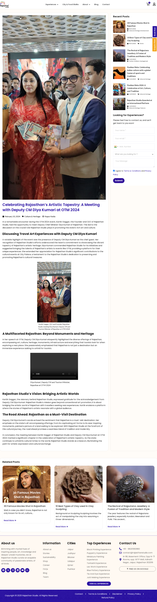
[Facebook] (3, 570)
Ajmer (70, 565)
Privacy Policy (134, 594)
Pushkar (71, 569)
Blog (45, 573)
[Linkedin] (18, 570)
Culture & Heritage (32, 216)
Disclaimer (117, 594)
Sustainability (49, 557)
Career (46, 565)
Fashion (131, 61)
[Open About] (89, 4)
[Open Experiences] (58, 4)
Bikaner (71, 557)
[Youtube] (22, 570)
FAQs (45, 569)
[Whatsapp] (27, 570)
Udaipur (71, 561)
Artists (142, 43)
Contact (79, 594)
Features (142, 108)
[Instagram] (13, 570)
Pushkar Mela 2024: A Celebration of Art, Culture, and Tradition (139, 88)
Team (46, 577)
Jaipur (70, 549)
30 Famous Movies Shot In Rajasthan (25, 506)
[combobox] (116, 147)
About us (47, 549)
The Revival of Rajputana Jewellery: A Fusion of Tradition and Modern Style (139, 53)
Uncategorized (143, 61)
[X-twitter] (8, 570)
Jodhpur (71, 553)
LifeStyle (136, 61)
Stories (46, 553)
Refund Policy (108, 597)
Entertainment (144, 30)
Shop (45, 561)
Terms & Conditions (132, 171)
